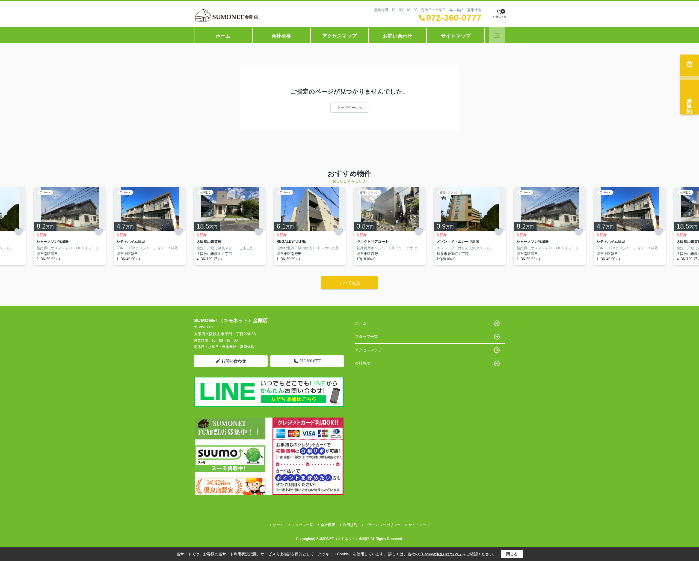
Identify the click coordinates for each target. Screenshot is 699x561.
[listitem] (230, 226)
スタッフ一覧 (366, 336)
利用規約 (350, 525)
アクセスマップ (339, 36)
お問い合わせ (397, 36)
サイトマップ (455, 36)
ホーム (223, 36)
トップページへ (349, 108)
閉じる (512, 554)
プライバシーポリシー (383, 525)
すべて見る (349, 283)
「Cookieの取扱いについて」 (441, 554)
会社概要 (281, 36)
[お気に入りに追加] (18, 232)
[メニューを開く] (497, 35)
